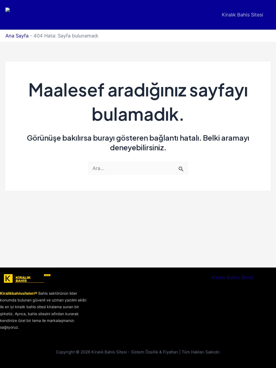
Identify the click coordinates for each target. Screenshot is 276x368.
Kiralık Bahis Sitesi (242, 15)
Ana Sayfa (17, 36)
